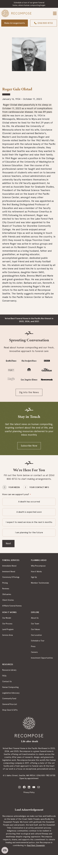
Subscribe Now (29, 445)
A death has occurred (29, 501)
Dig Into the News (29, 392)
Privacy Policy (29, 792)
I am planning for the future (29, 532)
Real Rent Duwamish (36, 845)
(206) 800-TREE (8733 (46, 775)
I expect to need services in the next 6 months (29, 522)
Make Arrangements (14, 23)
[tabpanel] (29, 57)
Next (8, 543)
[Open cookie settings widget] (4, 850)
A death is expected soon (29, 512)
